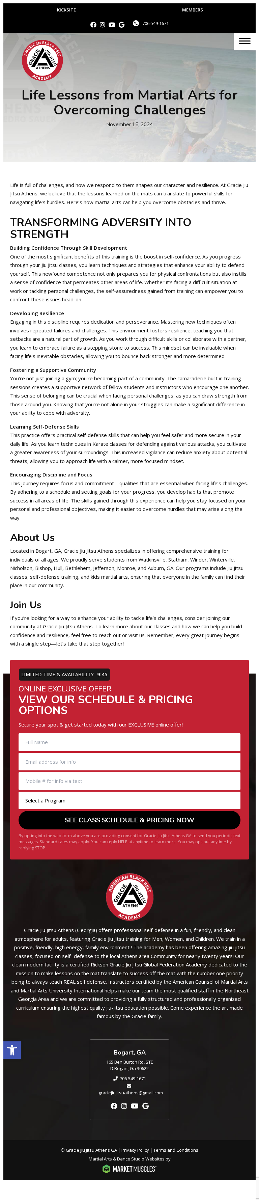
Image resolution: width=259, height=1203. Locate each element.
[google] (121, 25)
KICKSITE (66, 10)
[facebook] (93, 25)
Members (192, 10)
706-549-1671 (155, 23)
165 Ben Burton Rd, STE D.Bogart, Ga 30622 (129, 1065)
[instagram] (102, 25)
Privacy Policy (135, 1150)
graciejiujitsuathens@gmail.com (130, 1093)
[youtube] (112, 25)
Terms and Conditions (175, 1150)
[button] (12, 1050)
